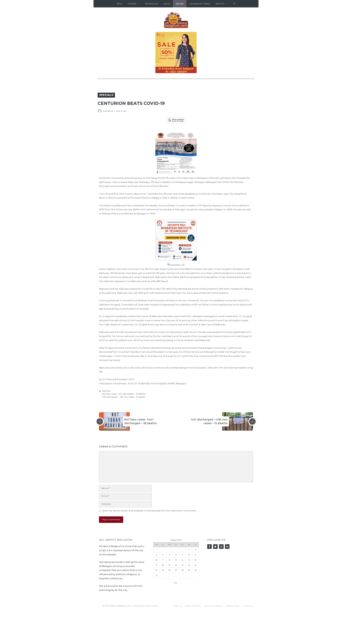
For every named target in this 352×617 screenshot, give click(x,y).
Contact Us (247, 606)
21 (182, 565)
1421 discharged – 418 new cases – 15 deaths (123, 397)
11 (162, 560)
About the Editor (193, 606)
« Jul (175, 583)
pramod (109, 111)
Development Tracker (199, 3)
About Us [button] (219, 3)
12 (169, 560)
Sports (167, 3)
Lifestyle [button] (132, 3)
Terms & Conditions (213, 606)
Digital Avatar (151, 606)
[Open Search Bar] (234, 3)
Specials (180, 3)
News (119, 3)
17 (156, 565)
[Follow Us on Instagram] (221, 546)
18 (163, 565)
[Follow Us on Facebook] (209, 546)
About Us (177, 606)
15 (189, 560)
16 (195, 560)
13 (176, 560)
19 (169, 565)
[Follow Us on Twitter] (215, 546)
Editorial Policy (233, 606)
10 (156, 560)
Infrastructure (151, 3)
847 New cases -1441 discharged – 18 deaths (123, 394)
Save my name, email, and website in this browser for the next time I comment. (149, 510)
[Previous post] (100, 421)
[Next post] (252, 421)
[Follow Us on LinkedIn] (227, 546)
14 (182, 560)
